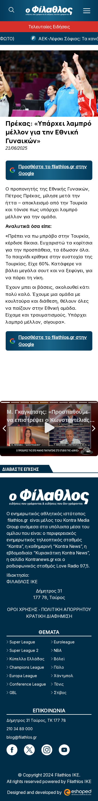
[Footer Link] (12, 749)
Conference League (28, 684)
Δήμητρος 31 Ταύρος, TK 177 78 (36, 720)
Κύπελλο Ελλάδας (27, 658)
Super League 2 (24, 650)
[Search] (11, 10)
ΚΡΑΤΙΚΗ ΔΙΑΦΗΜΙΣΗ (49, 616)
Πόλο (59, 667)
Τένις (59, 684)
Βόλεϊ (59, 658)
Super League (22, 642)
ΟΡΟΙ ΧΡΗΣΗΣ (23, 609)
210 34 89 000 (20, 728)
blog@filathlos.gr (22, 737)
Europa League (23, 675)
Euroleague (64, 642)
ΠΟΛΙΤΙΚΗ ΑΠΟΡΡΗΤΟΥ (66, 609)
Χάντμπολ (63, 675)
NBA (58, 650)
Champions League (27, 667)
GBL (13, 692)
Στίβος (60, 692)
